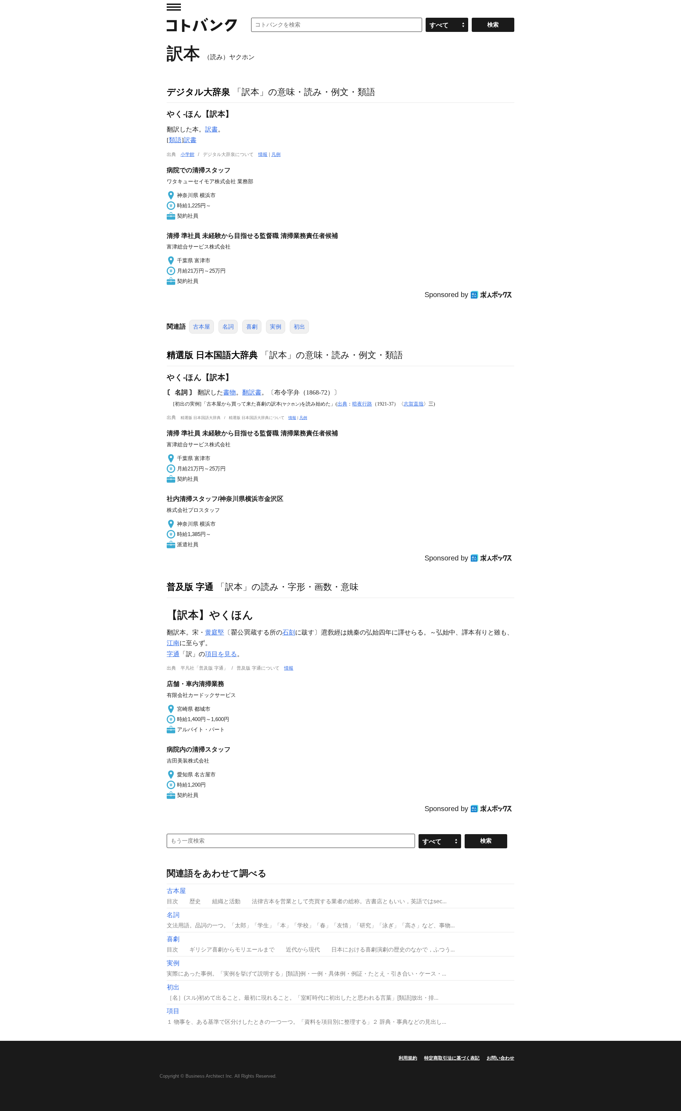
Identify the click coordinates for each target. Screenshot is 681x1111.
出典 (342, 404)
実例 (275, 327)
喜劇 (252, 327)
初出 (299, 327)
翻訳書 (251, 392)
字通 (173, 654)
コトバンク (202, 25)
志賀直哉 (413, 404)
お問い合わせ (500, 1058)
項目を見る (221, 654)
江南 (173, 643)
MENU (174, 7)
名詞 (228, 327)
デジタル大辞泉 (198, 92)
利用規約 (408, 1058)
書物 (229, 392)
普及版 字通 (190, 587)
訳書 (211, 129)
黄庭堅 (214, 632)
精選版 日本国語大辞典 (212, 355)
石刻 (288, 632)
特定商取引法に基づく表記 (452, 1058)
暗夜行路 (362, 404)
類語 (175, 140)
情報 (262, 154)
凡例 (276, 154)
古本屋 (201, 327)
